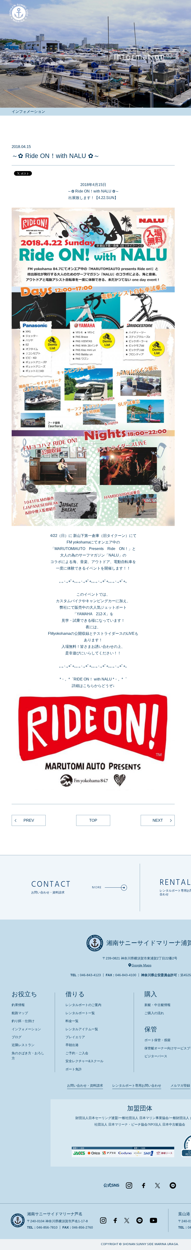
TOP (93, 820)
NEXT (158, 820)
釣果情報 (18, 1005)
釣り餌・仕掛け (23, 1021)
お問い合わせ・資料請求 (85, 1085)
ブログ (16, 1037)
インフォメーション (26, 1029)
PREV (29, 820)
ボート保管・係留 (157, 1040)
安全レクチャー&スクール (84, 1061)
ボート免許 (73, 1069)
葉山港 (184, 1214)
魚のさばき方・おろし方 (28, 1055)
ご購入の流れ (154, 1013)
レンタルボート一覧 (80, 1013)
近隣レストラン (23, 1045)
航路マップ (20, 1013)
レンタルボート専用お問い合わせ (136, 1085)
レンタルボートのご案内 (83, 1005)
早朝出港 (71, 1045)
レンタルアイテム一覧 (81, 1029)
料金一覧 (71, 1021)
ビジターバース (155, 1056)
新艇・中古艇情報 (157, 1005)
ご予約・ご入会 (76, 1053)
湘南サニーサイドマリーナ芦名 (54, 1214)
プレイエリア (75, 1037)
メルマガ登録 (180, 1085)
